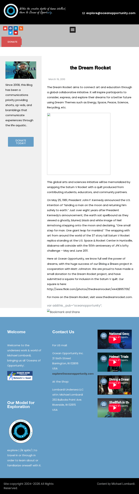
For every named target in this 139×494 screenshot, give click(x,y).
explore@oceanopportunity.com (73, 373)
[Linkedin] (16, 28)
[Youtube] (16, 33)
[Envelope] (5, 28)
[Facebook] (10, 28)
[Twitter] (10, 33)
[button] (73, 30)
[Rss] (21, 28)
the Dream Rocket (90, 67)
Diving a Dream (109, 263)
